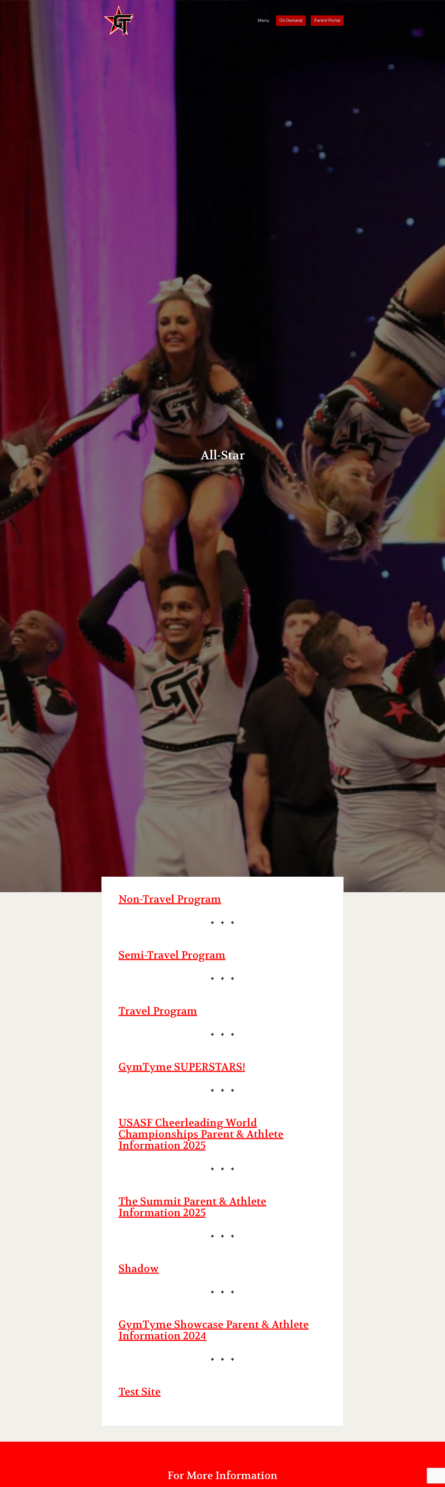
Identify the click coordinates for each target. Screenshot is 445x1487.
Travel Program (157, 1011)
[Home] (119, 20)
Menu (263, 20)
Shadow (138, 1268)
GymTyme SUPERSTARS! (181, 1067)
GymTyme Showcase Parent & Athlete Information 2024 (213, 1330)
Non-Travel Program (169, 899)
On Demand (290, 20)
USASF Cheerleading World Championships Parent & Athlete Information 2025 (201, 1134)
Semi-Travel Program (172, 955)
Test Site (139, 1392)
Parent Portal (327, 20)
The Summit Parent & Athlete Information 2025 (192, 1207)
